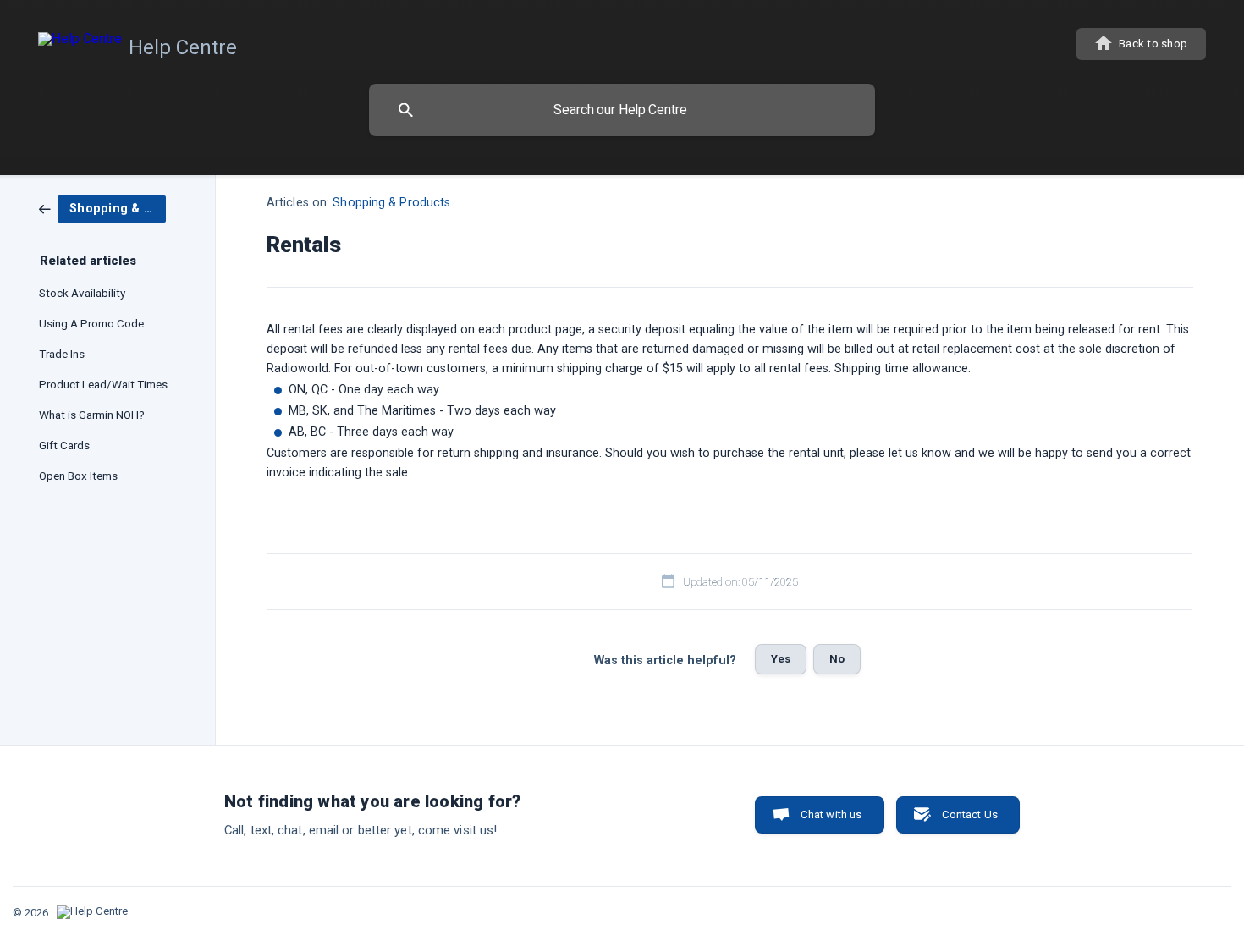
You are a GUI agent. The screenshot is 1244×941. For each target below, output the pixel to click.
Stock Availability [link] (82, 293)
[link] (102, 208)
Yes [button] (780, 658)
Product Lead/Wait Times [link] (103, 384)
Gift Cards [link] (64, 445)
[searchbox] (622, 110)
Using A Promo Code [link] (91, 323)
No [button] (837, 658)
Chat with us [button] (831, 814)
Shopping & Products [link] (391, 202)
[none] (141, 44)
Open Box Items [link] (78, 475)
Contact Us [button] (970, 814)
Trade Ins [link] (62, 353)
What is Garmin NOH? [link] (92, 414)
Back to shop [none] (1153, 43)
